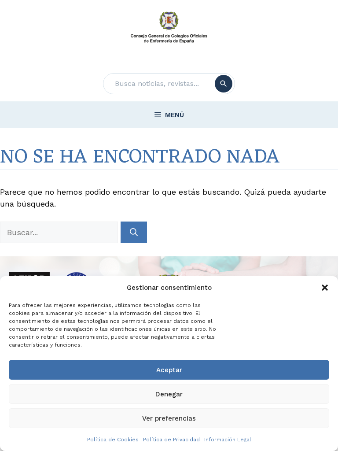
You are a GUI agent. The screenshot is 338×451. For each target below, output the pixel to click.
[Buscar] (223, 83)
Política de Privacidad (171, 439)
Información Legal (227, 439)
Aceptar (169, 370)
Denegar (169, 394)
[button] (324, 287)
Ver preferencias (169, 418)
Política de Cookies (113, 439)
